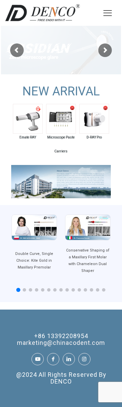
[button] (18, 290)
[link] (28, 119)
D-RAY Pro (94, 137)
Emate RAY (27, 137)
